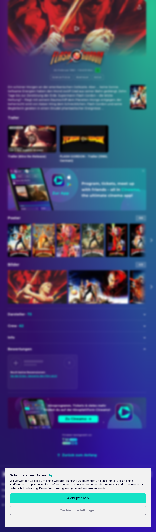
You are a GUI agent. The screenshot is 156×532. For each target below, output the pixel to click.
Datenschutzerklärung (24, 488)
